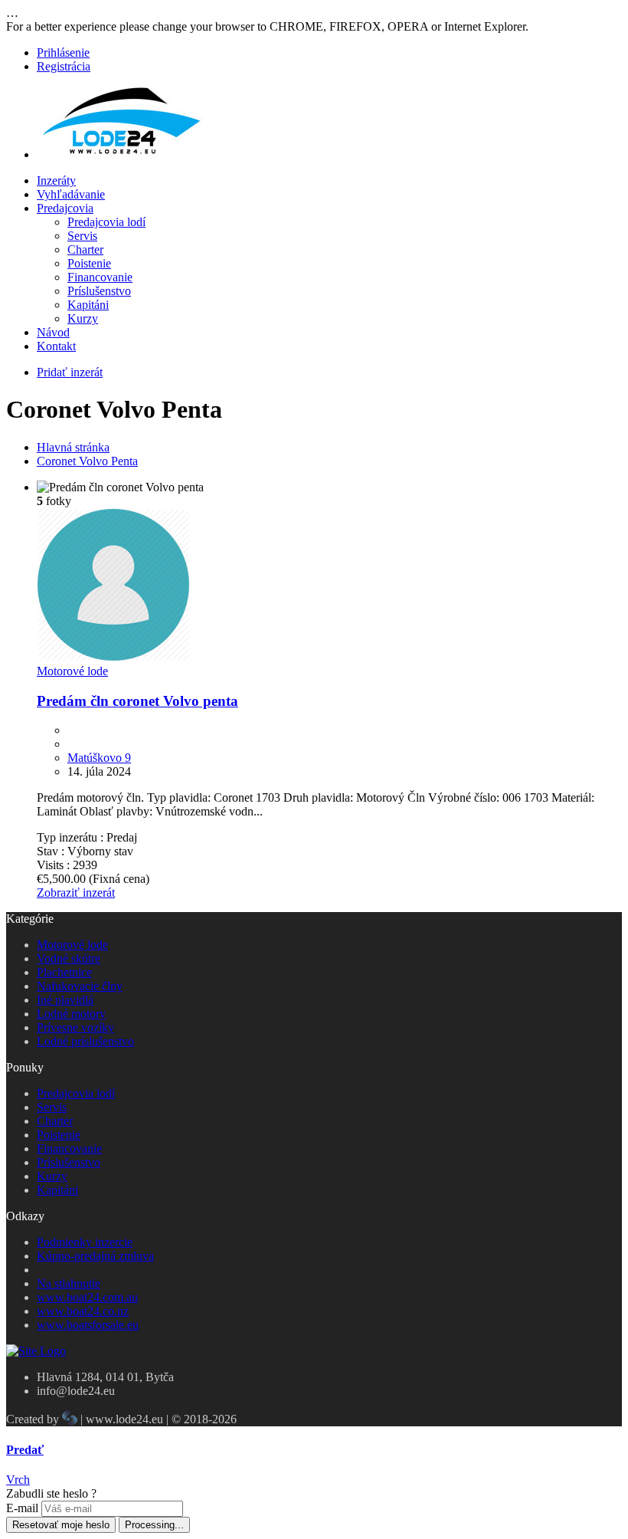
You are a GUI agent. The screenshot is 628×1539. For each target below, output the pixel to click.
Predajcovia (65, 208)
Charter (85, 249)
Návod (53, 332)
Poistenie (89, 263)
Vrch (18, 1479)
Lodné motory (71, 1013)
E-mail (22, 1507)
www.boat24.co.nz (83, 1311)
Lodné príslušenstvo (85, 1041)
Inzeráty (56, 180)
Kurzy (82, 318)
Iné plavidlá (65, 999)
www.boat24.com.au (87, 1297)
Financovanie (99, 277)
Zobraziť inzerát (76, 892)
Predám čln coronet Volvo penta (137, 701)
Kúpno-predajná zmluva (95, 1255)
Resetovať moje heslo (61, 1525)
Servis (82, 235)
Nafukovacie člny (80, 986)
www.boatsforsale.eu (88, 1324)
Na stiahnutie (68, 1283)
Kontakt (56, 346)
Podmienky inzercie (84, 1242)
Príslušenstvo (99, 290)
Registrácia (63, 66)
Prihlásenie (63, 52)
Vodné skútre (68, 958)
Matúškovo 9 (99, 757)
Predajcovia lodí (106, 221)
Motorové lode (72, 671)
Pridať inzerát (70, 372)
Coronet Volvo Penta (87, 461)
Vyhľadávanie (71, 194)
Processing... (154, 1525)
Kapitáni (88, 304)
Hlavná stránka (73, 447)
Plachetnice (64, 972)
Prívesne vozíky (75, 1027)
